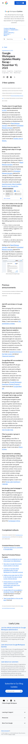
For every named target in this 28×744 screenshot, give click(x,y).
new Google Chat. (7, 430)
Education (7, 34)
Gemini (6, 31)
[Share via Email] (4, 77)
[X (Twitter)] (7, 700)
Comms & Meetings (10, 28)
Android (4, 71)
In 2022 (4, 110)
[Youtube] (4, 700)
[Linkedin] (11, 700)
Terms (13, 734)
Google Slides (5, 72)
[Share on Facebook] (11, 77)
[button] (14, 712)
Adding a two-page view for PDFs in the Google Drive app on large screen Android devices (13, 577)
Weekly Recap (17, 72)
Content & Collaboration (11, 30)
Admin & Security (9, 32)
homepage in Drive (14, 521)
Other (11, 72)
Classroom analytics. (8, 356)
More (6, 35)
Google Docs (10, 71)
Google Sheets (18, 71)
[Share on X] (14, 77)
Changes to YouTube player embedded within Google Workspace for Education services (13, 570)
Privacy (10, 734)
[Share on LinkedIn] (7, 77)
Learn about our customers (9, 662)
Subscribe (20, 3)
